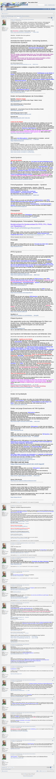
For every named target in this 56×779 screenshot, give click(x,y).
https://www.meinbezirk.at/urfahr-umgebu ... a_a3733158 (19, 633)
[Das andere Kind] (14, 5)
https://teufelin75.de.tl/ (16, 246)
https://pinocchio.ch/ (16, 101)
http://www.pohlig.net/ (17, 591)
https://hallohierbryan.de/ (17, 140)
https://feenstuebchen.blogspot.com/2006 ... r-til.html (20, 521)
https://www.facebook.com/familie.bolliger (22, 179)
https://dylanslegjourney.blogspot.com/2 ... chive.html (38, 234)
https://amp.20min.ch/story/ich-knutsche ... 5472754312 (24, 636)
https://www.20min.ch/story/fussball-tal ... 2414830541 (20, 575)
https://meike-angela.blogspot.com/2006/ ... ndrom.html (25, 475)
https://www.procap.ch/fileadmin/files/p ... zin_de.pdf (24, 384)
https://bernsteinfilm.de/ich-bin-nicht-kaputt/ (27, 464)
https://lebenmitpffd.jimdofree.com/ (20, 273)
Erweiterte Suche (51, 4)
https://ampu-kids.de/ (16, 497)
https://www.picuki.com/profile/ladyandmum (18, 705)
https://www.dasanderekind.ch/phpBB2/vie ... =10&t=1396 (25, 32)
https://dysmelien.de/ (16, 564)
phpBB (25, 773)
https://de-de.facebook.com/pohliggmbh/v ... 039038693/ (20, 588)
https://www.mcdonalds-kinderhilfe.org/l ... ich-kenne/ (20, 523)
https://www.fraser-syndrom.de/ (19, 404)
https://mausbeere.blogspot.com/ (16, 630)
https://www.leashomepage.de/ (19, 206)
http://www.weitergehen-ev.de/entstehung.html (23, 459)
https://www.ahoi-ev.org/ (17, 105)
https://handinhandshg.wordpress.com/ (21, 114)
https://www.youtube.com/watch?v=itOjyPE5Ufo (22, 151)
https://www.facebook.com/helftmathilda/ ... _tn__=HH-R (20, 690)
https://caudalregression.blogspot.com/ (17, 535)
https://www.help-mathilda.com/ (16, 689)
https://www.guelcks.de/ (17, 430)
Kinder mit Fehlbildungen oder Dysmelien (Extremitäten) (15, 16)
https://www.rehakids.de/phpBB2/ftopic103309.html (19, 529)
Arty (24, 774)
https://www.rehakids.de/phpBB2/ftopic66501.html (19, 526)
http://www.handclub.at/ (17, 110)
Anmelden (6, 10)
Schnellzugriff (1, 9)
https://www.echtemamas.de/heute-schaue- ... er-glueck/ (20, 722)
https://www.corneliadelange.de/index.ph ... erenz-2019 (24, 637)
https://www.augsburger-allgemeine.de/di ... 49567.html (25, 275)
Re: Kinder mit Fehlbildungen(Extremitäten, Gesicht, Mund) (23, 543)
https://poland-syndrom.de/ (18, 328)
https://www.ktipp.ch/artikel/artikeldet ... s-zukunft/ (24, 217)
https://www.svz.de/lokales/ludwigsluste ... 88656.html (25, 195)
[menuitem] (48, 9)
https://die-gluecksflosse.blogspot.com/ (17, 619)
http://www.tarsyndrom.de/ (17, 757)
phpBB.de (32, 775)
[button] (54, 17)
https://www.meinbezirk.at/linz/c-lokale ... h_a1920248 (25, 436)
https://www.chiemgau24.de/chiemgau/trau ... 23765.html (20, 718)
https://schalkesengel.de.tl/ (18, 92)
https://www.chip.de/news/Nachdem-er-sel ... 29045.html (24, 64)
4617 (5, 27)
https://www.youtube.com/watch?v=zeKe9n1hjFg (22, 152)
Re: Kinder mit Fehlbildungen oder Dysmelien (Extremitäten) (23, 666)
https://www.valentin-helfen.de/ (19, 311)
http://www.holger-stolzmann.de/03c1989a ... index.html (25, 421)
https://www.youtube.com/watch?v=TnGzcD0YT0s (19, 589)
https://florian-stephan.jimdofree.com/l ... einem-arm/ (20, 552)
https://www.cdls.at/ (14, 641)
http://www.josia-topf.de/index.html (20, 460)
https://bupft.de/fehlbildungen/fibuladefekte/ (26, 228)
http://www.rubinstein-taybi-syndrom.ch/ (21, 133)
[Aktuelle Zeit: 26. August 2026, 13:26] (53, 13)
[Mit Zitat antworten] (52, 20)
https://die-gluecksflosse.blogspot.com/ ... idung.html (20, 617)
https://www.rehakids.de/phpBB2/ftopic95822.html (19, 662)
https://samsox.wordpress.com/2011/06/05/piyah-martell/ (20, 532)
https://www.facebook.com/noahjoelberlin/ (22, 292)
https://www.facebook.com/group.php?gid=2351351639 (19, 538)
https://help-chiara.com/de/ (15, 748)
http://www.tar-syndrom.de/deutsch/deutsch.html (23, 480)
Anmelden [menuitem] (54, 9)
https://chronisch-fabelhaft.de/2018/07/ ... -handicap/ (19, 696)
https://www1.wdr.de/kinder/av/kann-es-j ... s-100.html (25, 139)
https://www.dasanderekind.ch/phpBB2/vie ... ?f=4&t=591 (25, 387)
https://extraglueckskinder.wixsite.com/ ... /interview (19, 653)
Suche (46, 4)
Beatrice (14, 20)
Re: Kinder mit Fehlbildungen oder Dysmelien (20, 571)
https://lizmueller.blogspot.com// (16, 673)
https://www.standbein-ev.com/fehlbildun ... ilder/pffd (24, 315)
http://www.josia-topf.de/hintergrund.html (21, 458)
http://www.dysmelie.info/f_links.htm (20, 118)
